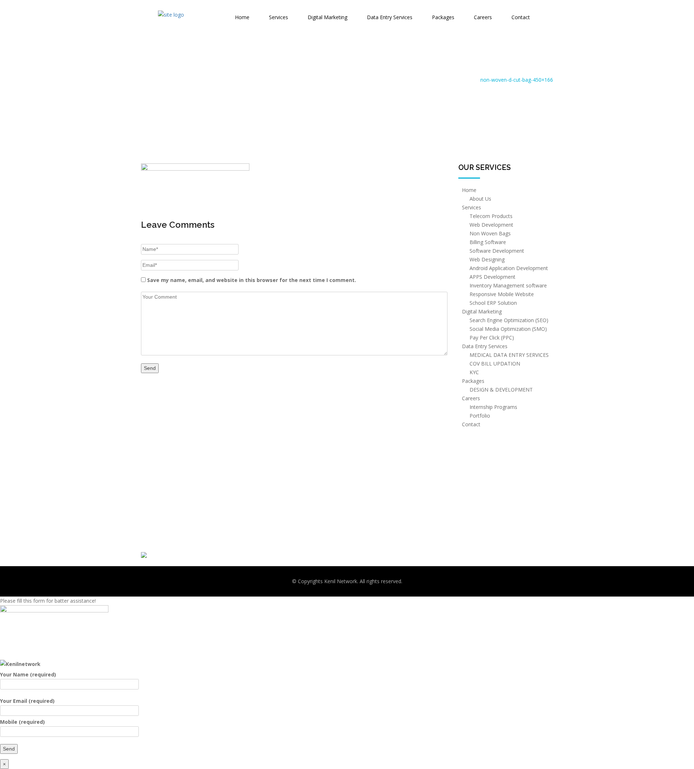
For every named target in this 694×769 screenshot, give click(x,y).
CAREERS (257, 553)
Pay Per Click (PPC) (492, 337)
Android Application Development (509, 268)
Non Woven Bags (490, 233)
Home (242, 17)
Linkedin (362, 539)
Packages (443, 17)
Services (278, 17)
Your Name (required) (28, 674)
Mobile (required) (22, 721)
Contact (520, 17)
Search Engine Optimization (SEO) (509, 320)
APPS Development (492, 276)
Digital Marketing (327, 17)
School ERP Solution (493, 302)
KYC (474, 372)
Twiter (359, 525)
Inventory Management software (508, 285)
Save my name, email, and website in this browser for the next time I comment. (251, 280)
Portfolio (480, 415)
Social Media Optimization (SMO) (508, 328)
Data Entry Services (389, 17)
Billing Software (488, 242)
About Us (480, 198)
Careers (483, 17)
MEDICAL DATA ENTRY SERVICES (509, 354)
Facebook (364, 511)
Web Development (491, 224)
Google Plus (366, 553)
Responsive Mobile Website (502, 294)
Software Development (497, 250)
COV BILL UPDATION (495, 363)
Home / (470, 79)
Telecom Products (491, 216)
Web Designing (487, 259)
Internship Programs (493, 406)
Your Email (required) (27, 700)
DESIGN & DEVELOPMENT (501, 389)
